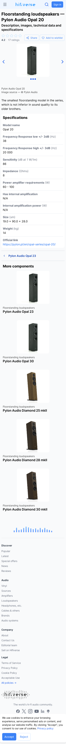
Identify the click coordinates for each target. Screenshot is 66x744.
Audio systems (9, 620)
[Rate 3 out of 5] (11, 36)
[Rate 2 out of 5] (7, 36)
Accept (9, 737)
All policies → (8, 682)
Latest (5, 556)
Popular (5, 551)
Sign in (57, 4)
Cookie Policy (9, 672)
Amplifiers (7, 595)
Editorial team (9, 645)
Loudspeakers (9, 600)
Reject (24, 737)
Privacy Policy (9, 667)
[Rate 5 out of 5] (20, 36)
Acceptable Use (10, 677)
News (4, 565)
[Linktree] (48, 711)
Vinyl (4, 585)
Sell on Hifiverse (10, 650)
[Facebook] (18, 711)
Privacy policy (45, 728)
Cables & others (10, 610)
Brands (5, 615)
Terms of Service (11, 662)
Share (33, 37)
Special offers (9, 561)
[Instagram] (30, 711)
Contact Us (7, 640)
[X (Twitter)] (24, 711)
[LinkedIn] (42, 711)
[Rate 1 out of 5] (3, 36)
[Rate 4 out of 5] (16, 36)
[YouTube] (36, 711)
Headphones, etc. (11, 605)
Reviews (6, 570)
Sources (6, 590)
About (4, 635)
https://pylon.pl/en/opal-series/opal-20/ (29, 244)
